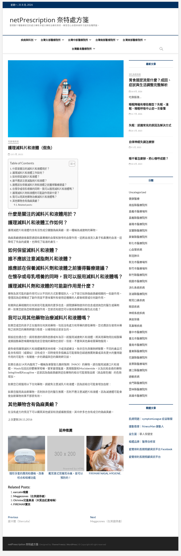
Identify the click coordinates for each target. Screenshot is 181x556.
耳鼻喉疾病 (13, 141)
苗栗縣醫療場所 (138, 363)
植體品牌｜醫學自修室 (142, 441)
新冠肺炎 (134, 255)
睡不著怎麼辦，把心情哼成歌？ (148, 158)
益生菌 (133, 434)
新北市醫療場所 (138, 262)
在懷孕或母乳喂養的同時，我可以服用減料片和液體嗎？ (43, 188)
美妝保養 (134, 319)
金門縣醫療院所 (138, 382)
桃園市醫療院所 (138, 281)
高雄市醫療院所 (138, 395)
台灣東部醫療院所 (133, 39)
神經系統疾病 (137, 312)
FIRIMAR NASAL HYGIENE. (105, 473)
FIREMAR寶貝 (21, 504)
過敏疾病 (134, 376)
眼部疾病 (134, 306)
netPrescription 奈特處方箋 (49, 20)
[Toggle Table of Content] (70, 164)
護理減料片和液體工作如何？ (28, 172)
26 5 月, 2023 (136, 131)
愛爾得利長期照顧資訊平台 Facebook (150, 449)
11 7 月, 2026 (136, 114)
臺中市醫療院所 (138, 332)
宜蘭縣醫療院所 (138, 230)
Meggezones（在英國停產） (30, 496)
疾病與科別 (27, 39)
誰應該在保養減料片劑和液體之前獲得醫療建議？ (39, 184)
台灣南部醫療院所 (105, 39)
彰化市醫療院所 (138, 243)
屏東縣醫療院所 (138, 236)
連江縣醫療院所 (138, 370)
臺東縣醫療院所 (138, 351)
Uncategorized (137, 192)
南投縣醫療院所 (138, 205)
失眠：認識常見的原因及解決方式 (150, 125)
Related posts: (25, 204)
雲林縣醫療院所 (138, 389)
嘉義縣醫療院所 (138, 217)
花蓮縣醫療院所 (138, 357)
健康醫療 (134, 198)
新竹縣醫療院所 (138, 274)
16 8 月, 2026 (136, 91)
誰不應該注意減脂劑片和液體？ (29, 180)
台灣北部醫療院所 (51, 39)
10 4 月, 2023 (136, 164)
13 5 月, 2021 (16, 154)
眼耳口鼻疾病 (137, 300)
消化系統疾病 (135, 74)
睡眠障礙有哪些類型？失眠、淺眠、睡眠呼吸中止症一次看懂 (148, 106)
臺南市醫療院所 (138, 344)
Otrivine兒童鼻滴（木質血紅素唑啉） (35, 500)
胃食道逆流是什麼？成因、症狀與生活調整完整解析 (150, 82)
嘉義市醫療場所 (138, 211)
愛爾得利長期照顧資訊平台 (145, 456)
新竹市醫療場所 (138, 268)
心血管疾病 (135, 249)
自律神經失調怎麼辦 (141, 142)
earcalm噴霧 (20, 492)
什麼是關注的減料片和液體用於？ (30, 168)
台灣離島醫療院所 (82, 48)
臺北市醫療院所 (138, 338)
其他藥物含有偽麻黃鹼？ (26, 200)
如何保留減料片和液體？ (26, 176)
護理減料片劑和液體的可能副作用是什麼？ (35, 192)
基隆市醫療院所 (138, 224)
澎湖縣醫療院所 (138, 293)
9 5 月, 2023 (136, 147)
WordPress (72, 544)
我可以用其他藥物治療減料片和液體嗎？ (34, 196)
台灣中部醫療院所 (78, 39)
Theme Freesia (58, 544)
